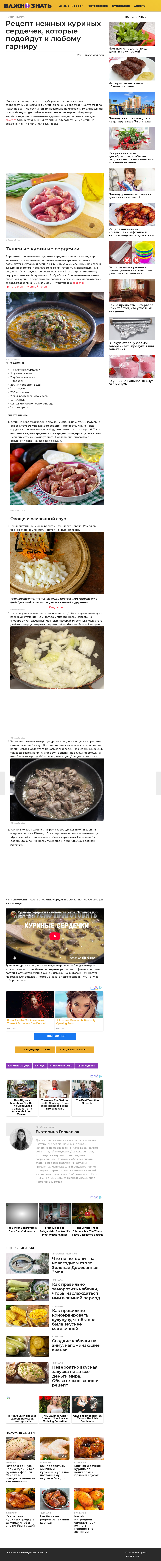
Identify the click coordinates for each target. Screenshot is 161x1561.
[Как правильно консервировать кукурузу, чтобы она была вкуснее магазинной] (27, 1316)
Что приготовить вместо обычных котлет (128, 85)
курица (39, 1065)
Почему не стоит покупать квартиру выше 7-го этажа (130, 120)
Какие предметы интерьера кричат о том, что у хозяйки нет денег (131, 308)
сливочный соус (61, 1065)
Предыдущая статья (37, 1049)
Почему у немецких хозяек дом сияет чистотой (130, 196)
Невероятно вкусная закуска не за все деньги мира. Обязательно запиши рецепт (75, 1376)
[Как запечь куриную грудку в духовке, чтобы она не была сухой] (20, 1499)
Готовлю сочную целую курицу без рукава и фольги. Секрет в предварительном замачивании (20, 1473)
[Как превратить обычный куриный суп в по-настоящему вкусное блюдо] (54, 1448)
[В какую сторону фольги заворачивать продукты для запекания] (132, 328)
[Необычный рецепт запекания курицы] (54, 1499)
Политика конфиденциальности (26, 1552)
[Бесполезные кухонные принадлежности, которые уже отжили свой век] (132, 252)
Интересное (97, 6)
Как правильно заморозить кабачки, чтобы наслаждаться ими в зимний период (76, 1291)
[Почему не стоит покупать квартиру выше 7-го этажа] (132, 104)
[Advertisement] (55, 151)
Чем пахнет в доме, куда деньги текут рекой (128, 50)
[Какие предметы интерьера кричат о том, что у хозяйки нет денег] (132, 290)
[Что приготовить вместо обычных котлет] (132, 68)
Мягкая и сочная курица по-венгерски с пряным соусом (87, 1470)
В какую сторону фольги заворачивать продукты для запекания (131, 346)
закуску (11, 120)
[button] (156, 6)
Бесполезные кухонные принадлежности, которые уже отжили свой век (130, 270)
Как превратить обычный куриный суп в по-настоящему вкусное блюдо (54, 1472)
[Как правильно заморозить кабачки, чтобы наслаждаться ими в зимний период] (27, 1290)
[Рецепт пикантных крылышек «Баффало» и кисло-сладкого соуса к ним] (132, 214)
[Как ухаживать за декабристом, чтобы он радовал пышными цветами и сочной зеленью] (132, 138)
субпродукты (86, 1065)
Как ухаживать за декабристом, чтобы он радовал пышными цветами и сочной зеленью (131, 158)
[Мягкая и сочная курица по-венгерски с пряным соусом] (89, 1448)
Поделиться (57, 607)
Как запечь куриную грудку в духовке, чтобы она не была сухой (20, 1521)
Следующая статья (73, 1049)
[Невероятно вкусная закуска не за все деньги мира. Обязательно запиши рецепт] (27, 1373)
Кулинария (121, 6)
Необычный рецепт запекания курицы (54, 1519)
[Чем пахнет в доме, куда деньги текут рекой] (132, 34)
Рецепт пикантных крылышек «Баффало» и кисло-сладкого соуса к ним (131, 232)
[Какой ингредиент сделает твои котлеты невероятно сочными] (89, 1499)
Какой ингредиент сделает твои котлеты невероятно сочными (84, 1524)
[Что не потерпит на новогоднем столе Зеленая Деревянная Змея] (27, 1263)
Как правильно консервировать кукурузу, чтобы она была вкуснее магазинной (74, 1319)
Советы (140, 6)
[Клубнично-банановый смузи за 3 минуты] (132, 366)
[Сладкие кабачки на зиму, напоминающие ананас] (27, 1346)
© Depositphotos (13, 240)
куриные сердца (19, 1065)
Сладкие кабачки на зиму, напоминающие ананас (76, 1345)
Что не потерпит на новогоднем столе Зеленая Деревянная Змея (75, 1265)
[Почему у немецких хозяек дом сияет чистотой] (132, 179)
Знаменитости (71, 6)
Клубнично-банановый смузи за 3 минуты (132, 383)
